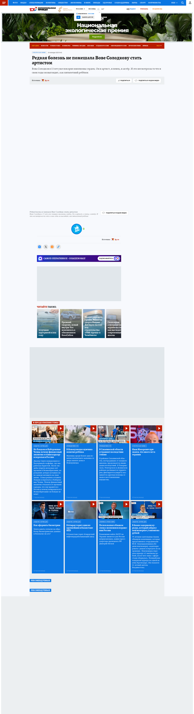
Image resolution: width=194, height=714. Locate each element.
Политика (50, 3)
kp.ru (47, 80)
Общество (63, 3)
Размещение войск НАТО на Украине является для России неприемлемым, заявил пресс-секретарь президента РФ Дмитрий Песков (112, 539)
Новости (44, 46)
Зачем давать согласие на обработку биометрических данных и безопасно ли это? (47, 531)
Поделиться (125, 80)
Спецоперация (36, 3)
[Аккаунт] (190, 3)
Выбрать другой (87, 17)
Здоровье (107, 3)
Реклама (144, 9)
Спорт (143, 3)
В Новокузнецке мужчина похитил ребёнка (79, 450)
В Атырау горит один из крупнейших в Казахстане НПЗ (79, 528)
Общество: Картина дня (40, 446)
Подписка (157, 9)
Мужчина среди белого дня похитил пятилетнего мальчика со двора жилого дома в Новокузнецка (80, 459)
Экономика (76, 3)
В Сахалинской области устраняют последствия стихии (111, 452)
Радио (133, 9)
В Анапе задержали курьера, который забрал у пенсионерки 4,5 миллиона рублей (145, 529)
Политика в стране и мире (107, 521)
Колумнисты (154, 3)
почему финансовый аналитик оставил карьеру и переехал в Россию (48, 453)
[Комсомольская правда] (43, 9)
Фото (15, 3)
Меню (4, 3)
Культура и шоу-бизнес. (39, 52)
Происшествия (135, 46)
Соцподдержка (122, 3)
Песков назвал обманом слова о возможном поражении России (113, 528)
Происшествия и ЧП (72, 446)
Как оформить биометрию (47, 525)
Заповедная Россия (119, 46)
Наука (134, 3)
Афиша (145, 46)
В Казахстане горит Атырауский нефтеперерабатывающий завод (80, 535)
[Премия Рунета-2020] (64, 9)
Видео (23, 3)
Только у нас (55, 46)
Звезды (96, 3)
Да (78, 17)
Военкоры (66, 46)
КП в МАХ (90, 46)
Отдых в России (102, 46)
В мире (87, 3)
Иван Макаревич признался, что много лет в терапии (143, 452)
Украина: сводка (78, 46)
